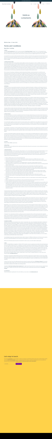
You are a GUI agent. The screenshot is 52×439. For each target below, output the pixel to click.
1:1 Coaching (34, 3)
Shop (31, 3)
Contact (43, 3)
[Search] (46, 3)
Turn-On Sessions (12, 360)
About (38, 3)
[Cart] (49, 3)
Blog (40, 3)
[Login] (47, 3)
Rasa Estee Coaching (6, 4)
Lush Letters (10, 358)
